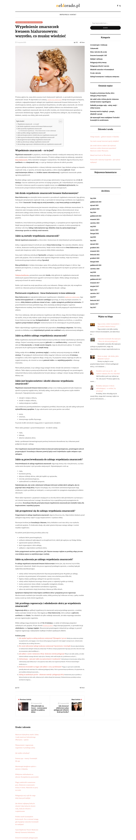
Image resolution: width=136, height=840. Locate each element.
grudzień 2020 (94, 258)
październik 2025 (95, 202)
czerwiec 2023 (94, 223)
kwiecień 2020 (95, 276)
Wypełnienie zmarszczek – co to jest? (28, 124)
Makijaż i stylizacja (96, 59)
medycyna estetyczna (54, 100)
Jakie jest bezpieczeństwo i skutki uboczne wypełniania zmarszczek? (37, 135)
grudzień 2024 (94, 209)
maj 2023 (93, 226)
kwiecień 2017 (95, 300)
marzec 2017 (94, 304)
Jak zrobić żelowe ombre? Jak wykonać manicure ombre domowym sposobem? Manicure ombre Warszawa (103, 148)
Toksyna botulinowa (22, 275)
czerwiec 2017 (94, 293)
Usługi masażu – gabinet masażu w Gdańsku (104, 137)
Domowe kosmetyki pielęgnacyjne (26, 838)
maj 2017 (93, 297)
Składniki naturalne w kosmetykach (102, 69)
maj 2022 (93, 237)
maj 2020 (93, 272)
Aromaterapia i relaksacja (98, 45)
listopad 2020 (94, 262)
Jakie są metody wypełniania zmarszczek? (30, 129)
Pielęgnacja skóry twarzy (98, 62)
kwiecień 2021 (95, 255)
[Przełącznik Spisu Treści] (59, 121)
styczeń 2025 (94, 205)
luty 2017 (93, 307)
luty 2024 (93, 212)
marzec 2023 (94, 230)
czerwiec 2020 (94, 269)
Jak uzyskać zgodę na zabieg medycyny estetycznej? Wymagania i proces (42, 638)
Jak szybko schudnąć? (22, 753)
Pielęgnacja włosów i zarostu (99, 66)
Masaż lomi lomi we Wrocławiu (100, 155)
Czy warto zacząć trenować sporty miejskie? (104, 141)
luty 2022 (93, 240)
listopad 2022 (94, 233)
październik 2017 (95, 279)
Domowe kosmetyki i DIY (98, 55)
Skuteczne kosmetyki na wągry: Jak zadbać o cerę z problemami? (40, 667)
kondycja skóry (48, 625)
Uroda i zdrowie (95, 73)
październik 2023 (95, 216)
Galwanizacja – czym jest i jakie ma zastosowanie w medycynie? (40, 659)
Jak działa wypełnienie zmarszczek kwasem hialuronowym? (35, 126)
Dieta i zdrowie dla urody (98, 52)
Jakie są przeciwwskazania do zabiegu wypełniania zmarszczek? (36, 137)
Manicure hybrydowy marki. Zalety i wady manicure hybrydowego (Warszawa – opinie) (27, 737)
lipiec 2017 (93, 290)
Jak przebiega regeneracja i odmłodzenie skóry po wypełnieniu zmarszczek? (40, 144)
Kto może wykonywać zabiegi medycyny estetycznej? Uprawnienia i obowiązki (45, 646)
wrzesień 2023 (94, 219)
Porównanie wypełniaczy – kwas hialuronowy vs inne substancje (38, 130)
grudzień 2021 (94, 248)
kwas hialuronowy (21, 160)
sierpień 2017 (94, 286)
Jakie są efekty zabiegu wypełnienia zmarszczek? (32, 133)
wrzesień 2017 (94, 283)
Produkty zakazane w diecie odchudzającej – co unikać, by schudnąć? (106, 388)
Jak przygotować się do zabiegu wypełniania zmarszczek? (34, 140)
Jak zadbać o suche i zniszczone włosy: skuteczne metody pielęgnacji (41, 654)
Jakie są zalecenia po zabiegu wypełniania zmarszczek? (33, 142)
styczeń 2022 (94, 244)
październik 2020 (95, 265)
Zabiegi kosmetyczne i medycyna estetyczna (29, 22)
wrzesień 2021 (94, 251)
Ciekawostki (94, 48)
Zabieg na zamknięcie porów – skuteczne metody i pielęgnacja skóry (41, 674)
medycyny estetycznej (72, 297)
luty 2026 (93, 198)
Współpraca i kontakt (68, 14)
